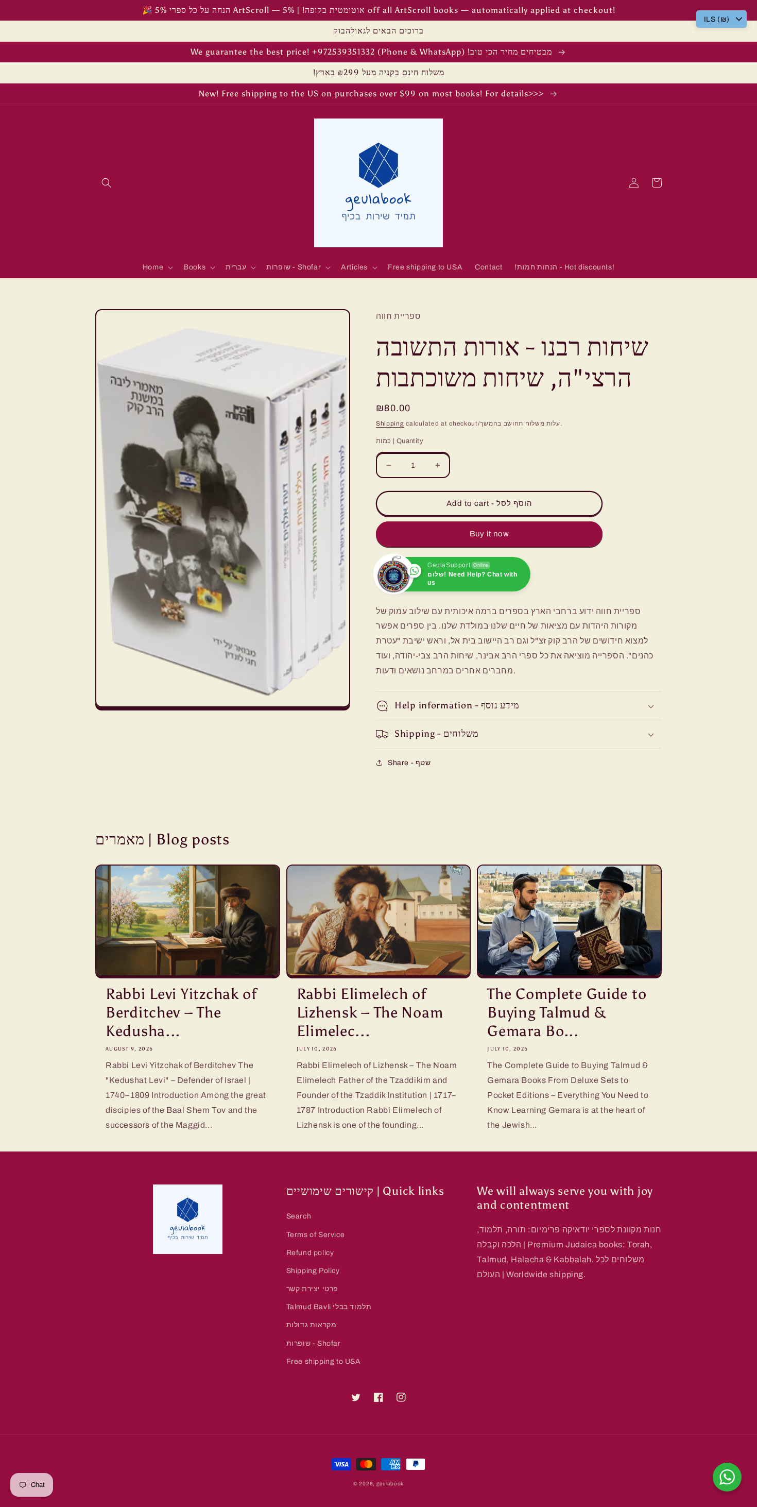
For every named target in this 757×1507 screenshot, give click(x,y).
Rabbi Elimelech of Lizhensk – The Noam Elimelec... (370, 1012)
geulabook (390, 1483)
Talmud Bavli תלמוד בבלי (329, 1307)
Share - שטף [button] (409, 763)
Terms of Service (315, 1235)
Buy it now (489, 534)
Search (299, 1216)
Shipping (390, 423)
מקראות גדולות (311, 1325)
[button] (106, 183)
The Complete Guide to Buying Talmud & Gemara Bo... (566, 1012)
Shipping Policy (313, 1271)
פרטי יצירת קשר (312, 1289)
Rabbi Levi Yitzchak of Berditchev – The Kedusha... (181, 1012)
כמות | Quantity (399, 441)
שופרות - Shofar (313, 1343)
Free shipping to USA (323, 1361)
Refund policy (310, 1253)
